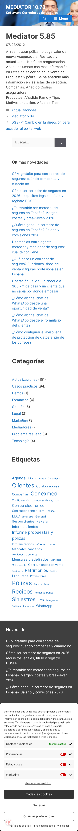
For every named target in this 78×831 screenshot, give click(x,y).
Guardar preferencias (39, 816)
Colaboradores (47, 486)
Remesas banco (44, 592)
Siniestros (23, 599)
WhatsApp (44, 606)
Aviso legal (63, 825)
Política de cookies (20, 825)
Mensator (56, 559)
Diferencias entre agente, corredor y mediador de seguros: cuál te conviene (38, 247)
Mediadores (21, 427)
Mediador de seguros (24, 554)
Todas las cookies (39, 794)
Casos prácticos (25, 386)
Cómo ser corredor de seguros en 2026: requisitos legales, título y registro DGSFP (39, 196)
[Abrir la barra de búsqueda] (44, 18)
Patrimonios (36, 570)
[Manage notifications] (9, 822)
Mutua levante (19, 565)
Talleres (16, 606)
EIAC (16, 516)
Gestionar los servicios (38, 783)
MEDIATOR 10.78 (25, 7)
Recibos (22, 591)
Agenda (19, 478)
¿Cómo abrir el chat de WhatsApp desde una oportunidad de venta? (30, 303)
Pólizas (22, 582)
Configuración (21, 500)
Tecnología (20, 441)
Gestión (18, 407)
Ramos (38, 584)
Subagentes (52, 600)
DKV (41, 511)
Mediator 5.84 (22, 116)
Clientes (23, 485)
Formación (20, 400)
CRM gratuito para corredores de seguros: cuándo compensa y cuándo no (38, 179)
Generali (40, 516)
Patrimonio (17, 571)
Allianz (32, 478)
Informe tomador (46, 544)
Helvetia (42, 521)
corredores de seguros (45, 500)
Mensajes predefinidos (30, 559)
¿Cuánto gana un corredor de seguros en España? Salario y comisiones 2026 (35, 230)
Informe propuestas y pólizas (32, 535)
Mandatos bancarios (27, 549)
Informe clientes (25, 527)
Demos (17, 393)
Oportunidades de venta (45, 565)
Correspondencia (24, 511)
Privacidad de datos (44, 825)
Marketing (20, 420)
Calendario (54, 478)
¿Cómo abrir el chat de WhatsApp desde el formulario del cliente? (36, 320)
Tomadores (28, 606)
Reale (46, 584)
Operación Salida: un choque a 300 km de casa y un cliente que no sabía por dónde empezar (38, 286)
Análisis (42, 478)
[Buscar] (60, 142)
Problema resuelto (26, 434)
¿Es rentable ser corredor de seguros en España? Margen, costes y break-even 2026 (35, 213)
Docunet (51, 510)
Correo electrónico (28, 505)
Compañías (20, 494)
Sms (40, 600)
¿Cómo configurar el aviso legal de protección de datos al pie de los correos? (38, 337)
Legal (16, 414)
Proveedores (38, 576)
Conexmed (44, 493)
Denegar (39, 805)
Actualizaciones (24, 110)
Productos (20, 576)
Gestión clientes (23, 521)
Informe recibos (23, 544)
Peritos (53, 571)
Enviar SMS (27, 516)
